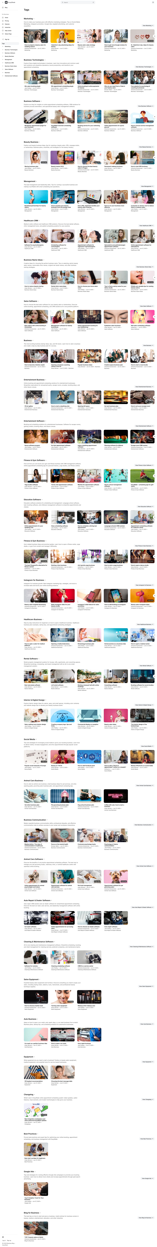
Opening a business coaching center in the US (60, 365)
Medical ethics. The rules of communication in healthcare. (34, 845)
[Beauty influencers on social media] (142, 757)
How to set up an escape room (140, 406)
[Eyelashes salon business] (116, 316)
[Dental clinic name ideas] (63, 277)
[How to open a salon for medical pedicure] (36, 635)
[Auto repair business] (89, 1034)
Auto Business (30, 1019)
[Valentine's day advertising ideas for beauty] (63, 36)
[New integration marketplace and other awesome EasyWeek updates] (36, 1110)
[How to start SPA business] (142, 157)
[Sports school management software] (116, 476)
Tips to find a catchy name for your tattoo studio (115, 287)
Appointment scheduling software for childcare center (141, 526)
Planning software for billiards (113, 445)
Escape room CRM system (139, 445)
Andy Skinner (54, 48)
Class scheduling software (59, 526)
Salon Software (30, 301)
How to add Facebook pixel (86, 765)
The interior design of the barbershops (139, 725)
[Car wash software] (36, 918)
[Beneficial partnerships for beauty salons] (36, 197)
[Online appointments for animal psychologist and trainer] (36, 876)
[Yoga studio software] (36, 476)
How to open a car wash (58, 1043)
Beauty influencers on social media (142, 765)
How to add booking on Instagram (115, 604)
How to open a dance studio (140, 565)
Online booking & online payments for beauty (88, 87)
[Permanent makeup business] (116, 157)
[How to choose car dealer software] (89, 918)
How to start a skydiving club (60, 406)
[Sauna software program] (36, 436)
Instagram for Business (34, 580)
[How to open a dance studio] (142, 556)
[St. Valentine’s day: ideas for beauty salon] (142, 36)
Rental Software (31, 659)
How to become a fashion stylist (35, 365)
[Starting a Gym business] (63, 556)
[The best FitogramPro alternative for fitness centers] (36, 556)
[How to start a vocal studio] (142, 356)
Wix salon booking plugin (32, 86)
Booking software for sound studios (142, 685)
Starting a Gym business (58, 565)
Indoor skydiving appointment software (87, 446)
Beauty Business (31, 142)
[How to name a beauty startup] (36, 277)
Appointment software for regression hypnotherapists (86, 245)
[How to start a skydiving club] (63, 397)
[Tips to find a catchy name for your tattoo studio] (116, 277)
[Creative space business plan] (116, 356)
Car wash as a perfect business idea (36, 1043)
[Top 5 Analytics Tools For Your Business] (36, 1189)
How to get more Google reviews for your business (115, 45)
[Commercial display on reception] (89, 715)
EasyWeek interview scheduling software (61, 126)
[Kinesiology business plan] (89, 635)
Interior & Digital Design (34, 700)
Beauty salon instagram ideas (140, 604)
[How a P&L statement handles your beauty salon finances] (89, 197)
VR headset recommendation (34, 1081)
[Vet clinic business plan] (36, 796)
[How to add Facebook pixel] (89, 757)
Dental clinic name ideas (58, 286)
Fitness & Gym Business (34, 541)
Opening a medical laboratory (60, 644)
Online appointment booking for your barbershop (88, 326)
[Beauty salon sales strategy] (89, 36)
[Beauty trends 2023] (63, 157)
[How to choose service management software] (142, 116)
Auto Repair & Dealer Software (37, 900)
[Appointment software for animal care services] (63, 876)
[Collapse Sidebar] (2, 2)
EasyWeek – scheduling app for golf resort (142, 485)
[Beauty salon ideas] (116, 715)
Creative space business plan (113, 365)
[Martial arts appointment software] (89, 476)
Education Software (32, 499)
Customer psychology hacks (87, 844)
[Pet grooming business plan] (63, 796)
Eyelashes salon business (112, 325)
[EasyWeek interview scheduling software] (63, 116)
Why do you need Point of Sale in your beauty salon (114, 87)
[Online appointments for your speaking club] (36, 517)
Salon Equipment (31, 979)
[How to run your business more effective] (116, 197)
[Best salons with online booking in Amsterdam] (36, 316)
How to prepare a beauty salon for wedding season (35, 45)
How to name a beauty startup (34, 286)
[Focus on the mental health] (63, 835)
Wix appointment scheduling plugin (62, 86)
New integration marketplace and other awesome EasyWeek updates (35, 1119)
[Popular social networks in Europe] (36, 757)
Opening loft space (84, 406)
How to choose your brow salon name (88, 287)
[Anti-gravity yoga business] (89, 556)
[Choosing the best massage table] (63, 1072)
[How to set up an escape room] (142, 397)
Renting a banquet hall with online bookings (88, 685)
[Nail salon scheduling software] (142, 316)
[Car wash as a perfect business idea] (36, 1034)
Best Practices (30, 1134)
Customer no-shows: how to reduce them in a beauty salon (142, 206)
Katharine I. (134, 327)
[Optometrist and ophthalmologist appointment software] (116, 236)
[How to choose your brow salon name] (89, 277)
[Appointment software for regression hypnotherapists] (89, 236)
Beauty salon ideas (110, 724)
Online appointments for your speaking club (34, 526)
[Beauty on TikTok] (63, 757)
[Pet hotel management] (89, 876)
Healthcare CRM (31, 221)
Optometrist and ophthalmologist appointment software (114, 245)
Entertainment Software (34, 421)
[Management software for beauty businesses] (63, 316)
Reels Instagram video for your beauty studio (60, 605)
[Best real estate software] (36, 676)
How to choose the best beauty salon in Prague (87, 167)
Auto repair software (110, 927)
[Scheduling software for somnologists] (63, 236)
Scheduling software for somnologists (58, 245)
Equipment (28, 1057)
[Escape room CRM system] (142, 436)
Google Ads (29, 1171)
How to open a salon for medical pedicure (35, 644)
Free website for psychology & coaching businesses (140, 87)
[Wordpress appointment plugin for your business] (36, 116)
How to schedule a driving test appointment (87, 526)
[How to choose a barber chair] (36, 997)
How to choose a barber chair (34, 1006)
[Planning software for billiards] (116, 436)
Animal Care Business (33, 780)
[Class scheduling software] (63, 517)
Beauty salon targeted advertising (35, 604)
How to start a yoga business (113, 565)
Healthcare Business (33, 619)
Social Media (29, 739)
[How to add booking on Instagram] (116, 595)
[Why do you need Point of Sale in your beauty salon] (116, 77)
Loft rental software (57, 685)
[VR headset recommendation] (36, 1072)
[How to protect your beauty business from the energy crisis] (63, 197)
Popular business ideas (85, 365)
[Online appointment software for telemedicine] (142, 236)
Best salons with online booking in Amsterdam (35, 326)
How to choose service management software (142, 126)
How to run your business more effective (114, 206)
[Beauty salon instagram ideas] (142, 595)
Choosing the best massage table (61, 1081)
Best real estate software (32, 685)
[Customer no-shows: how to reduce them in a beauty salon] (142, 197)
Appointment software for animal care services (61, 886)
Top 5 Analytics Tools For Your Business (34, 1198)
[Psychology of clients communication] (116, 835)
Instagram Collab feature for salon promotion (88, 605)
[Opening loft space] (89, 397)
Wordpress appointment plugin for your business (35, 126)
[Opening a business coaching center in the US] (63, 356)
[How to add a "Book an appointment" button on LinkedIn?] (116, 757)
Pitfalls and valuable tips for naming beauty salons (142, 287)
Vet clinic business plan (32, 805)
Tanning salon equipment (59, 1006)
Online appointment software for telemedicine (141, 245)
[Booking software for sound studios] (142, 676)
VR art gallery (29, 406)
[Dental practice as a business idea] (116, 635)
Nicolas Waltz (108, 89)
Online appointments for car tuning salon (62, 927)
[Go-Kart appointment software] (63, 436)
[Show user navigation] (153, 2)
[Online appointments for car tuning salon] (63, 918)
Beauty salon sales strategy (86, 45)
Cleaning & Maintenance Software (38, 942)
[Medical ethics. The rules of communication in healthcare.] (36, 835)
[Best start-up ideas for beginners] (36, 1149)
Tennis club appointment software (62, 484)
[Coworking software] (116, 676)
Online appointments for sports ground (114, 126)
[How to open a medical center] (142, 635)
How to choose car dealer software (89, 927)
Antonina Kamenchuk (30, 48)
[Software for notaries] (36, 957)
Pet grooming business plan (60, 805)
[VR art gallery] (36, 397)
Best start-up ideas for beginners (35, 1158)
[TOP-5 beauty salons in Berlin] (36, 1228)
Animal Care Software (33, 859)
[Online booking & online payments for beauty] (89, 77)
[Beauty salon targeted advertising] (36, 595)
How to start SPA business (139, 166)
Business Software (32, 101)
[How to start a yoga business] (116, 556)
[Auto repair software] (116, 918)
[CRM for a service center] (89, 957)
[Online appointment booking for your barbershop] (89, 316)
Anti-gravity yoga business (86, 565)
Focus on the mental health (59, 844)
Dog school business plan (86, 805)
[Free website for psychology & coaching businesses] (142, 77)
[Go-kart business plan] (116, 397)
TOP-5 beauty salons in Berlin (34, 1237)
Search (66, 2)
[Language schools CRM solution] (116, 517)
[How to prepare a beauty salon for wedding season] (36, 36)
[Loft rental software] (63, 676)
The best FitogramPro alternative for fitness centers (36, 566)
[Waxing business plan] (36, 157)
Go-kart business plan (111, 406)
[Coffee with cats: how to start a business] (116, 796)
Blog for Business (31, 1213)
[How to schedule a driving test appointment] (89, 517)
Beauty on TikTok (56, 765)
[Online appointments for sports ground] (116, 116)
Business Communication (35, 820)
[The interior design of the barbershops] (142, 715)
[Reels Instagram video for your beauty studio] (63, 595)
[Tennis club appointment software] (63, 476)
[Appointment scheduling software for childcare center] (142, 517)
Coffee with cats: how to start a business (114, 805)
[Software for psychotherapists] (36, 236)
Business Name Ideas (33, 260)
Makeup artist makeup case (86, 1006)
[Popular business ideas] (89, 356)
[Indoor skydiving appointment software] (89, 436)
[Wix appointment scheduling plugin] (63, 77)
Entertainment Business (34, 380)
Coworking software (110, 685)
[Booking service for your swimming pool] (89, 116)
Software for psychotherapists (34, 245)
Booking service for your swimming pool (89, 126)
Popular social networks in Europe (35, 765)
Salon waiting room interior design (35, 724)
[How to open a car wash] (63, 1034)
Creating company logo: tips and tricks (61, 725)
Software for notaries (31, 966)
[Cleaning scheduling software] (63, 957)
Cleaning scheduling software (60, 966)
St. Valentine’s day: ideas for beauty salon (142, 45)
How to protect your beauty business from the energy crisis (61, 206)
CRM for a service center (85, 966)
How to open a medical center (140, 644)
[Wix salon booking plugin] (36, 77)
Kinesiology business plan (86, 644)
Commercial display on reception (88, 724)
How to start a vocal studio (139, 365)
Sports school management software (113, 485)
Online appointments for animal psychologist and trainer (34, 886)
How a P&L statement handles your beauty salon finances (89, 206)
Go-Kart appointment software (60, 445)
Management (29, 181)
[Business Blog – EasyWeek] (10, 2)
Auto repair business (84, 1043)
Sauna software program (32, 445)
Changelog (28, 1094)
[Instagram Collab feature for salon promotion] (89, 595)
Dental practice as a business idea (115, 644)
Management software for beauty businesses (61, 326)
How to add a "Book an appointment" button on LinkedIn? (115, 766)
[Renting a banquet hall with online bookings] (89, 676)
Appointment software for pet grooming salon (113, 886)
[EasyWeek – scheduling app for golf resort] (142, 476)
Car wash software (30, 927)
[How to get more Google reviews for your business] (116, 36)
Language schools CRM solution (114, 526)
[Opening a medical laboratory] (63, 635)
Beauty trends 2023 (57, 166)
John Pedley (28, 88)
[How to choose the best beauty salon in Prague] (89, 157)
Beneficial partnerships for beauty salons (35, 206)
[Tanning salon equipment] (63, 997)
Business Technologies (34, 60)
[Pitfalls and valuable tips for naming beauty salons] (142, 277)
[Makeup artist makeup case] (89, 997)
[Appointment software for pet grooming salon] (116, 876)
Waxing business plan (31, 166)
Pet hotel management (85, 885)
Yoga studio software (31, 484)
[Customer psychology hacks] (89, 835)
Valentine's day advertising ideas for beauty (62, 45)
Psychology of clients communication (111, 845)
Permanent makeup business (113, 166)
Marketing (28, 19)
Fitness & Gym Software (34, 460)
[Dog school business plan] (89, 796)
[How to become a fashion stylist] (36, 356)
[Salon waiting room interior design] (36, 715)
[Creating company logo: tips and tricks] (63, 715)
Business (28, 340)
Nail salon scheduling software (140, 325)
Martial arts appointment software (88, 484)
